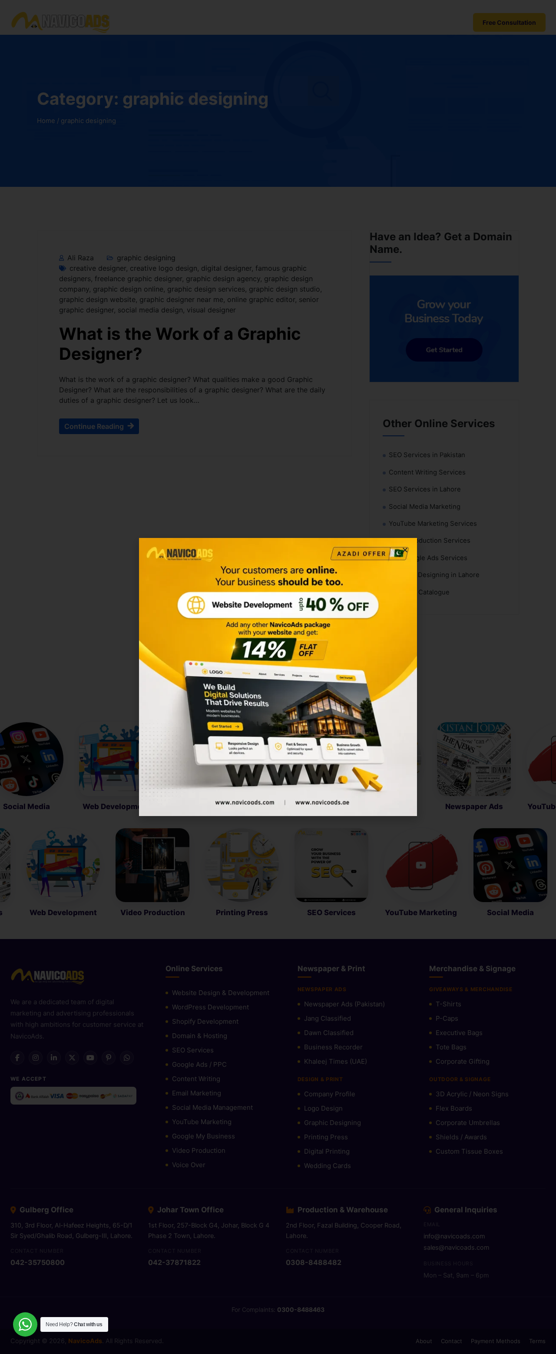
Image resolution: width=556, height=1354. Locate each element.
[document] (278, 677)
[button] (405, 550)
